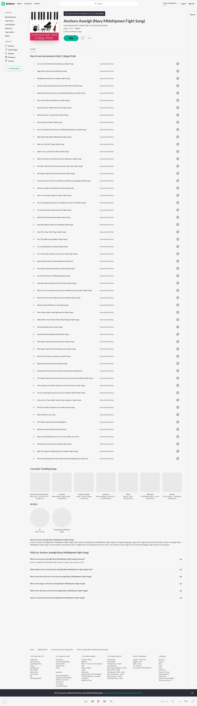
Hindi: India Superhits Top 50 (117, 668)
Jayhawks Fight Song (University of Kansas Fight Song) (56, 283)
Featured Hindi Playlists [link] (63, 678)
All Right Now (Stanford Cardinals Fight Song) (53, 78)
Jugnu (83, 670)
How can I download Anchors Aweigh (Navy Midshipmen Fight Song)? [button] (57, 598)
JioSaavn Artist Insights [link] (166, 678)
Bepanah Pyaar (87, 680)
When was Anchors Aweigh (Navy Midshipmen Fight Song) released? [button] (57, 559)
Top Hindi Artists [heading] (37, 656)
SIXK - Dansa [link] (137, 664)
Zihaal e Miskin (86, 668)
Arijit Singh (33, 660)
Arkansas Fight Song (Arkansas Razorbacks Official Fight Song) (59, 86)
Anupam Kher (60, 664)
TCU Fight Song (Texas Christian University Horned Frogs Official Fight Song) (65, 378)
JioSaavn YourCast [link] (165, 680)
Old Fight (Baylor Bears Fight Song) (49, 327)
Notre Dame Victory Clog (46, 415)
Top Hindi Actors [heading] (63, 656)
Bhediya (84, 662)
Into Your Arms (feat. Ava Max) (40, 494)
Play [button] (71, 38)
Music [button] (19, 4)
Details (33, 49)
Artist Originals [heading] (139, 656)
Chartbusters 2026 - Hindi (116, 672)
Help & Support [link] (164, 674)
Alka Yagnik (34, 670)
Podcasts (28, 4)
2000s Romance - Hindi (115, 678)
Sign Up (191, 4)
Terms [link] (161, 672)
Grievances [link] (162, 676)
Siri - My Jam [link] (137, 666)
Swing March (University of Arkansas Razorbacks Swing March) (59, 371)
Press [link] (160, 668)
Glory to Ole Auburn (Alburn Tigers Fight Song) (54, 195)
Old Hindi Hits (112, 666)
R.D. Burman (34, 674)
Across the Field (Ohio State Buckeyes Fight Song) (55, 64)
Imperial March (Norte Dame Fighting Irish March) (55, 261)
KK (31, 676)
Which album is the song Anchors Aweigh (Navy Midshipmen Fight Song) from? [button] (61, 569)
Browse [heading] (59, 672)
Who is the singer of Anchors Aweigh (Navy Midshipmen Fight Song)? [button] (57, 584)
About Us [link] (162, 660)
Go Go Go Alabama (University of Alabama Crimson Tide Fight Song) (61, 203)
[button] (170, 4)
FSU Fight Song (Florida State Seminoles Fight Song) (56, 173)
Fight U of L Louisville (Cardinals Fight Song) (53, 151)
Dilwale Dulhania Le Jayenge (91, 676)
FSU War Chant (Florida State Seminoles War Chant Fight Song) (60, 166)
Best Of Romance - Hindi (115, 674)
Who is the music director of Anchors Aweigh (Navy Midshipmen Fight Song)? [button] (61, 576)
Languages (169, 3)
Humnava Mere (87, 660)
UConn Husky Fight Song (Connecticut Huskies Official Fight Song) (61, 393)
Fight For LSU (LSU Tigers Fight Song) (50, 144)
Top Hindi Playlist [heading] (114, 656)
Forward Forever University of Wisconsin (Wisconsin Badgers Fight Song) (63, 181)
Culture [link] (161, 662)
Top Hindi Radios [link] (61, 686)
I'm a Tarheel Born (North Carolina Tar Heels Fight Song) (57, 254)
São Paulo (150, 494)
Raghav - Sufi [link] (137, 662)
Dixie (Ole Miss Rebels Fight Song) (49, 122)
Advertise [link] (162, 670)
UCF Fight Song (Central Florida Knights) (51, 422)
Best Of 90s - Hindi (113, 670)
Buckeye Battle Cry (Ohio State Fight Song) (52, 115)
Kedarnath (85, 672)
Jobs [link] (160, 666)
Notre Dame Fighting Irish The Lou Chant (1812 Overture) (58, 437)
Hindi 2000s (111, 662)
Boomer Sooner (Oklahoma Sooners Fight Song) (54, 108)
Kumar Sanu (34, 672)
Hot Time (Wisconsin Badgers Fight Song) (52, 239)
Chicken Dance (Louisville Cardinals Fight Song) (54, 444)
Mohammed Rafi (35, 678)
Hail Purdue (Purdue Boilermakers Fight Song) (53, 217)
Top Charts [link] (59, 684)
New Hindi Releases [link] (62, 676)
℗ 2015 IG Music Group (73, 31)
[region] (106, 649)
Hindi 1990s (111, 660)
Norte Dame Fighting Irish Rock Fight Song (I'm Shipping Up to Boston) (62, 459)
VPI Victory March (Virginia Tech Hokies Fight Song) (55, 407)
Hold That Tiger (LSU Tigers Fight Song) (51, 232)
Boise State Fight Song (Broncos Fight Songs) (53, 100)
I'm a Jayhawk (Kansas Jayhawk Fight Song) (52, 247)
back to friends (84, 494)
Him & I (172, 494)
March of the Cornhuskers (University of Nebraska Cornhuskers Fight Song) (64, 290)
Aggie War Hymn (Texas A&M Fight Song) (52, 71)
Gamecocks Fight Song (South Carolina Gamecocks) (55, 188)
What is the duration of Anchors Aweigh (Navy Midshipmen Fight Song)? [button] (59, 591)
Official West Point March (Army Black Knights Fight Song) (58, 320)
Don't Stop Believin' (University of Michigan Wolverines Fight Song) (61, 130)
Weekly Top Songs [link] (62, 680)
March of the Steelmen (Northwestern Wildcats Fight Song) (58, 298)
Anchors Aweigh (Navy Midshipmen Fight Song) (92, 649)
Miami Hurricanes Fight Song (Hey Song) (51, 429)
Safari (128, 494)
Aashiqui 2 (85, 678)
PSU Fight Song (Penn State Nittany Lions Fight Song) (56, 349)
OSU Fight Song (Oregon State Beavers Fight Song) (55, 342)
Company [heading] (162, 656)
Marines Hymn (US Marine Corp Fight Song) (52, 305)
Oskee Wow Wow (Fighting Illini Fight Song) (53, 334)
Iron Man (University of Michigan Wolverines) (53, 276)
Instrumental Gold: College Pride (76, 25)
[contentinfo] (106, 672)
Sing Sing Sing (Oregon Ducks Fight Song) (52, 363)
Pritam (32, 666)
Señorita (106, 494)
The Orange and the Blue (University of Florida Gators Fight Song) (61, 385)
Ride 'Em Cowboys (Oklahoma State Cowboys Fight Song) (57, 451)
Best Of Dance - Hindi (114, 676)
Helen (58, 668)
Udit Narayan (34, 668)
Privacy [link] (167, 672)
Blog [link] (160, 664)
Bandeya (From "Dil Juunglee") (91, 674)
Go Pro (37, 4)
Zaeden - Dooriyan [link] (139, 660)
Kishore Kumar (35, 662)
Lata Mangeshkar (35, 664)
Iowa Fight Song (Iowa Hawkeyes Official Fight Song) (55, 268)
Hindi (165, 5)
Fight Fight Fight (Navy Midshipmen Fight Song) (54, 137)
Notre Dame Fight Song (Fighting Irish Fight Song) (55, 312)
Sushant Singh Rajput (63, 662)
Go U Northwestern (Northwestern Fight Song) (54, 210)
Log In (183, 4)
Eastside (62, 494)
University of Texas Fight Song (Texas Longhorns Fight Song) (59, 400)
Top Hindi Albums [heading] (88, 656)
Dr (40, 530)
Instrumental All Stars (99, 25)
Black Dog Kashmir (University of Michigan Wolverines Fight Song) (61, 93)
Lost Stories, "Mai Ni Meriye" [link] (142, 668)
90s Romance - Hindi (114, 664)
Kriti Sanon (59, 660)
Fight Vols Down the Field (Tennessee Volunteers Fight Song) (59, 159)
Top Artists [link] (59, 682)
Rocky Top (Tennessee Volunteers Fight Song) (53, 356)
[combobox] (98, 3)
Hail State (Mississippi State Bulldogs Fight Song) (55, 225)
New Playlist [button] (15, 68)
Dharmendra (60, 666)
